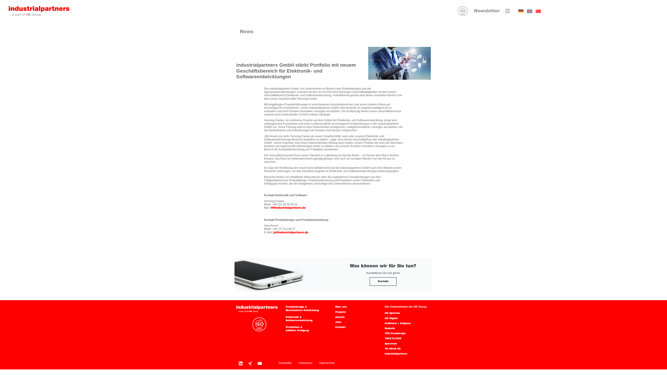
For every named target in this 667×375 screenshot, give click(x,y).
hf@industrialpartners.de (288, 208)
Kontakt (383, 281)
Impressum (305, 362)
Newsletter (487, 11)
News (246, 32)
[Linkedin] (240, 363)
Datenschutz (327, 362)
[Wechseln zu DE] (521, 11)
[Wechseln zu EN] (529, 11)
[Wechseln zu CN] (538, 11)
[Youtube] (259, 363)
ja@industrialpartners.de (290, 232)
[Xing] (250, 363)
